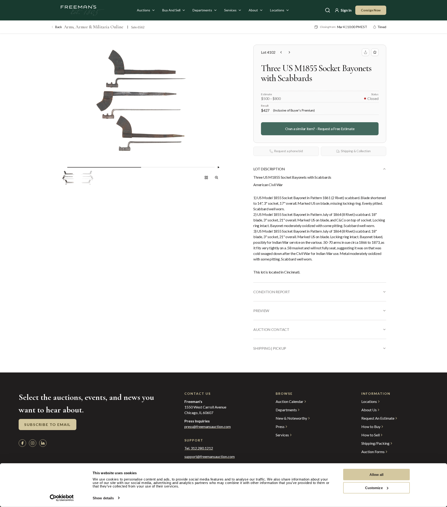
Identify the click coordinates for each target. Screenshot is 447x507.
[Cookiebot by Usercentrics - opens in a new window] (61, 497)
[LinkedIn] (43, 443)
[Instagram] (32, 443)
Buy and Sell (171, 10)
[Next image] (218, 167)
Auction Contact (271, 329)
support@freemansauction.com (209, 456)
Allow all (376, 475)
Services (230, 10)
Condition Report (271, 292)
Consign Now (371, 10)
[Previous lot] (281, 52)
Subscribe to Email (47, 424)
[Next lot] (289, 52)
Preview (261, 310)
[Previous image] (63, 167)
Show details (103, 498)
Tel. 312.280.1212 (198, 448)
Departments (202, 10)
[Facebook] (22, 443)
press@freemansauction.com (207, 426)
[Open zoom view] (216, 177)
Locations (277, 10)
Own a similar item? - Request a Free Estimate (319, 128)
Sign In (346, 10)
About (253, 10)
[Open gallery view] (206, 177)
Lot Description (269, 169)
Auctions (143, 10)
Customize (374, 488)
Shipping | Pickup (269, 348)
